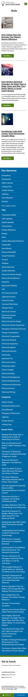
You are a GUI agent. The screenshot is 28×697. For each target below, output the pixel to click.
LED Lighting (7, 218)
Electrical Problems (9, 285)
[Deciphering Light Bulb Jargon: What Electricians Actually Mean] (7, 124)
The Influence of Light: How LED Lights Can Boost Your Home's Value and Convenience (13, 632)
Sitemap (16, 687)
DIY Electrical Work (9, 293)
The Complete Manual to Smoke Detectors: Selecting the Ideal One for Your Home (13, 569)
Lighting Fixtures (9, 297)
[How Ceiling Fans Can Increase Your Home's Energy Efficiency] (7, 28)
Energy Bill (6, 245)
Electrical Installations (11, 278)
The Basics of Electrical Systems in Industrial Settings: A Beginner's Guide (14, 453)
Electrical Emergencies (11, 377)
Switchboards (7, 198)
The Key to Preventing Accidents (11, 604)
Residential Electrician (11, 406)
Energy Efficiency (9, 230)
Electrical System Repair (11, 321)
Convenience (7, 226)
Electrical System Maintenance (9, 316)
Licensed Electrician (10, 304)
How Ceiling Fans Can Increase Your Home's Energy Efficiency (11, 37)
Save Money (6, 248)
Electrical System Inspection (13, 325)
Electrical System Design (11, 274)
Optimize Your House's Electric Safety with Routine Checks (14, 610)
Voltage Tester (7, 308)
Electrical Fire (7, 358)
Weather (5, 263)
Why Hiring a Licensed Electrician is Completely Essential (12, 541)
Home (11, 689)
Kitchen (5, 201)
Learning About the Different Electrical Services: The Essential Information (13, 549)
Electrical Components (11, 336)
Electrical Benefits (9, 252)
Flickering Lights (8, 366)
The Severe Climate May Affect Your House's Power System (14, 649)
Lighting (5, 194)
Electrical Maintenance (11, 381)
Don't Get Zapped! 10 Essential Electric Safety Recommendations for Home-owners (14, 489)
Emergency (6, 175)
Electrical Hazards (9, 340)
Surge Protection (8, 256)
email (8, 206)
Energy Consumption (10, 332)
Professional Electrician (11, 384)
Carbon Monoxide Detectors (13, 241)
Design (4, 233)
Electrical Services (9, 351)
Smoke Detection (8, 270)
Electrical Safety (8, 373)
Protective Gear (8, 300)
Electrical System (9, 362)
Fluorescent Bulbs (9, 215)
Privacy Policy (9, 687)
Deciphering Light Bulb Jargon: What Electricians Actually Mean (12, 133)
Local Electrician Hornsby (8, 686)
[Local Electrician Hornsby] (10, 6)
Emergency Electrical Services (14, 329)
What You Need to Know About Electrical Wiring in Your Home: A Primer (12, 470)
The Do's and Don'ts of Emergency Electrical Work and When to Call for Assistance (12, 559)
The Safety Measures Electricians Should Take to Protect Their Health (13, 479)
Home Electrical (8, 267)
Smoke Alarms (7, 190)
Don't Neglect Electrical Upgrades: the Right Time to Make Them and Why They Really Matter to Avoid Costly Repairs (13, 86)
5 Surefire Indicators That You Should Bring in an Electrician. (14, 506)
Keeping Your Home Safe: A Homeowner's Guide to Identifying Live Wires (12, 436)
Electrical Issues (8, 388)
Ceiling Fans (7, 186)
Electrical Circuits (9, 311)
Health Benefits (8, 222)
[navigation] (25, 4)
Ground (5, 259)
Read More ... (7, 56)
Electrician (6, 355)
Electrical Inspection (10, 343)
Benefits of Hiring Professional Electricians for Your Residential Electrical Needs (14, 642)
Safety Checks (7, 183)
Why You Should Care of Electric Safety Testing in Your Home (14, 445)
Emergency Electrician (11, 413)
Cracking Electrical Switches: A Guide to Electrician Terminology (13, 532)
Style (4, 237)
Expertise (5, 282)
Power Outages (8, 370)
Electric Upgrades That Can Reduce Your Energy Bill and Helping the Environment (13, 588)
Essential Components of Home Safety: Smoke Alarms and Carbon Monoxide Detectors (13, 579)
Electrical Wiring (8, 392)
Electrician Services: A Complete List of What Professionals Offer (11, 498)
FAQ (3, 289)
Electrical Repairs (9, 347)
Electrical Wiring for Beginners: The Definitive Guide (12, 462)
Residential (6, 179)
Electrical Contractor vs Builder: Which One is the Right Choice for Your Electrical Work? (12, 514)
